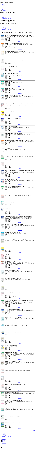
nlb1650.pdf (20, 116)
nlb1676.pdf (20, 41)
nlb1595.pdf (20, 93)
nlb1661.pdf (20, 79)
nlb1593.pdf (20, 237)
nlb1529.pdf (20, 290)
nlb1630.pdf (20, 160)
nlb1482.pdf (20, 398)
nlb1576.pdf (20, 252)
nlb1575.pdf (20, 268)
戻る (34, 430)
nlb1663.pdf (20, 350)
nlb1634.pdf (20, 146)
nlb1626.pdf (20, 184)
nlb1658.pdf (20, 109)
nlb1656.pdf (20, 64)
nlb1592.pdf (20, 230)
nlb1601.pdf (20, 222)
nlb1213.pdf (20, 359)
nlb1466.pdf (20, 343)
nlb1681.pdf (20, 49)
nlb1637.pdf (20, 131)
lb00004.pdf (20, 420)
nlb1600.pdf (20, 214)
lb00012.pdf (20, 390)
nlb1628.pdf (20, 168)
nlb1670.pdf (20, 138)
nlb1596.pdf (20, 86)
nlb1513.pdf (20, 315)
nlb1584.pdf (20, 259)
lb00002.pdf (20, 406)
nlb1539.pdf (20, 298)
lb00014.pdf (20, 382)
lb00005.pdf (20, 428)
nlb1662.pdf (20, 124)
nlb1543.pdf (20, 307)
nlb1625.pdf (20, 177)
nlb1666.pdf (20, 71)
